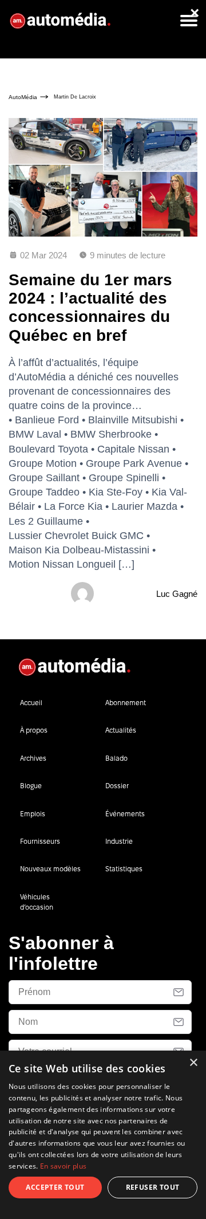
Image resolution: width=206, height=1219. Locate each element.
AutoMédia (23, 97)
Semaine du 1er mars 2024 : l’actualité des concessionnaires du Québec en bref (90, 307)
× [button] (193, 1063)
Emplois (32, 813)
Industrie (119, 841)
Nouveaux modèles (50, 868)
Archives (33, 758)
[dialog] (103, 1135)
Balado (116, 758)
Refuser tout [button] (153, 1187)
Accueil (31, 702)
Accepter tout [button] (55, 1187)
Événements (125, 813)
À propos (33, 730)
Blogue (31, 785)
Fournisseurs (40, 841)
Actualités (120, 730)
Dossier (117, 785)
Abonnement (125, 702)
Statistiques (123, 868)
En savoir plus (63, 1166)
